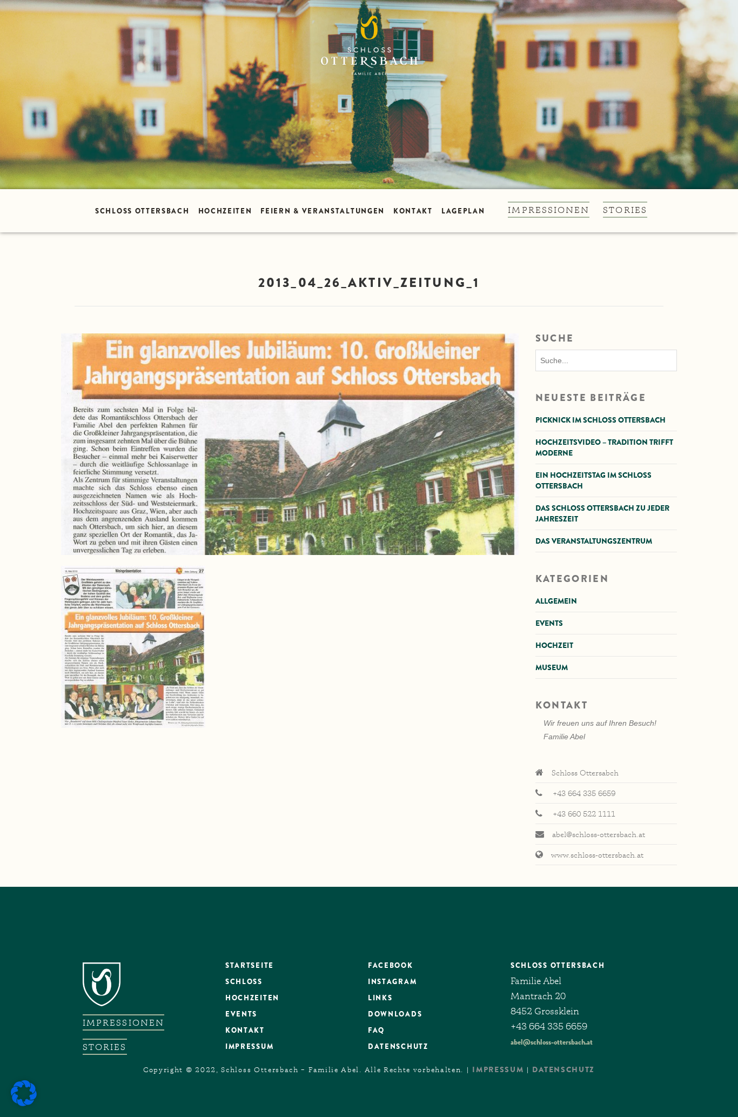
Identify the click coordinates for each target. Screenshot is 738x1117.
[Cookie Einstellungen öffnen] (24, 1103)
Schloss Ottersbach (142, 211)
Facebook (390, 965)
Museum (551, 667)
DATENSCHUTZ (398, 1046)
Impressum (249, 1046)
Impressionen (548, 209)
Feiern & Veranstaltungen (322, 211)
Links (380, 998)
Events (549, 623)
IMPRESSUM (498, 1069)
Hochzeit (554, 645)
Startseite (249, 965)
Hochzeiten (225, 211)
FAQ (376, 1030)
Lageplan (463, 211)
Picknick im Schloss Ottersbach (600, 419)
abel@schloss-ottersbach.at (552, 1041)
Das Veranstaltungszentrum (593, 541)
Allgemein (556, 601)
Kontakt (413, 211)
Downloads (395, 1014)
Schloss (244, 981)
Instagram (392, 981)
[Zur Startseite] (369, 94)
